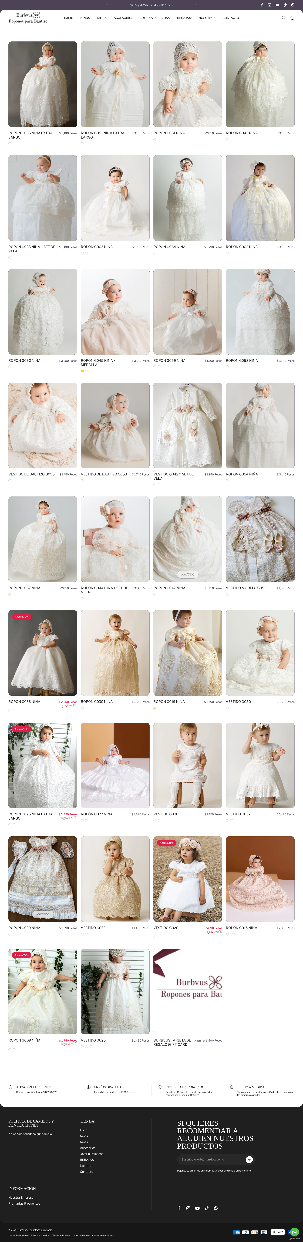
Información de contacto (103, 1235)
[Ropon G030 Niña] (115, 653)
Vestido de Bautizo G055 (31, 474)
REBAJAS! (87, 1160)
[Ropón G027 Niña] (115, 765)
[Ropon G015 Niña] (260, 879)
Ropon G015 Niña (241, 928)
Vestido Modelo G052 (246, 588)
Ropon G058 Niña (242, 360)
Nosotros (86, 1165)
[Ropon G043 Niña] (260, 84)
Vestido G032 (93, 928)
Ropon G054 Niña (242, 474)
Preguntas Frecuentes (24, 1203)
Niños (84, 1136)
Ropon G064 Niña (169, 247)
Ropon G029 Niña (24, 928)
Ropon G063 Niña (97, 247)
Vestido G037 (238, 814)
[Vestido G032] (115, 879)
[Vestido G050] (260, 653)
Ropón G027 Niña (97, 814)
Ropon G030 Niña (97, 702)
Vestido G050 (238, 702)
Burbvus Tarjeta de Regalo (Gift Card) (172, 1042)
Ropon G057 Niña (24, 588)
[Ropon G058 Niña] (260, 312)
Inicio (83, 1130)
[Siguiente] (194, 5)
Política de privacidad (40, 1235)
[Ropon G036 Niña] (42, 653)
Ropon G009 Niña (24, 1040)
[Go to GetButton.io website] (294, 1239)
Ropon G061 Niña (169, 133)
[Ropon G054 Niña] (260, 425)
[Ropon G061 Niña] (187, 84)
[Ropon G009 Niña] (42, 991)
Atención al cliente (33, 1087)
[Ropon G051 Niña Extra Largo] (115, 84)
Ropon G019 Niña (169, 702)
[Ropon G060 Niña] (42, 312)
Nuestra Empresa (20, 1197)
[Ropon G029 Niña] (42, 879)
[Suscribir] (249, 1159)
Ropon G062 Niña (242, 247)
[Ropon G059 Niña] (187, 312)
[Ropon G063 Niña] (115, 198)
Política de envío (82, 1235)
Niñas (84, 1142)
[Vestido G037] (260, 765)
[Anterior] (108, 5)
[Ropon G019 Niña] (187, 653)
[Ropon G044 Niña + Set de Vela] (115, 539)
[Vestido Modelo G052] (260, 539)
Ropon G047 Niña (169, 588)
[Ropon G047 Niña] (187, 539)
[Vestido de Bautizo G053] (115, 425)
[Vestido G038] (187, 765)
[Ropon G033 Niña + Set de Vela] (42, 198)
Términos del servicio (62, 1235)
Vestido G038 (165, 814)
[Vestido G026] (115, 991)
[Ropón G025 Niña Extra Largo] (42, 765)
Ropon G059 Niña (169, 360)
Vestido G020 (165, 928)
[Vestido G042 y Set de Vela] (187, 425)
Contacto (86, 1171)
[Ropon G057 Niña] (42, 539)
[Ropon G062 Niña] (260, 198)
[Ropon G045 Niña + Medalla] (115, 312)
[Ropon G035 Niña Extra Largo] (42, 84)
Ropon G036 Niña (24, 702)
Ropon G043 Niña (242, 133)
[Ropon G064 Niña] (187, 198)
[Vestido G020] (187, 879)
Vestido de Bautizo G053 (104, 474)
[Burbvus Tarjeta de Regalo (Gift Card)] (187, 991)
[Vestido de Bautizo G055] (42, 425)
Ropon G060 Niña (24, 360)
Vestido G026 (93, 1040)
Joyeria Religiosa (91, 1154)
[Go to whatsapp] (294, 1232)
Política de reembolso (18, 1235)
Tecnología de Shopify (40, 1229)
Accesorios (88, 1148)
